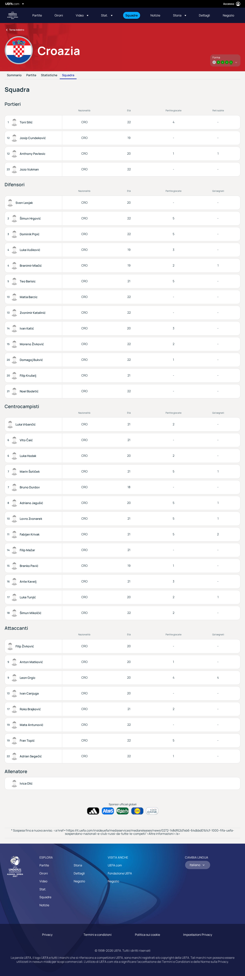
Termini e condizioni (97, 935)
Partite (31, 75)
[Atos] (108, 811)
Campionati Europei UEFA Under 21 (13, 15)
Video (43, 881)
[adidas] (93, 811)
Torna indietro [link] (16, 29)
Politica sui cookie (147, 935)
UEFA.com (115, 865)
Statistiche (49, 75)
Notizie (44, 905)
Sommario (14, 75)
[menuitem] (38, 15)
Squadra (68, 75)
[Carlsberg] (122, 811)
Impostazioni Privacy (197, 935)
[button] (82, 15)
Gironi (43, 873)
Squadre (45, 897)
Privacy (47, 935)
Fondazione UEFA (120, 873)
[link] (37, 15)
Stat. (42, 889)
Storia (78, 865)
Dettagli (79, 873)
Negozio (79, 881)
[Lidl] (137, 811)
